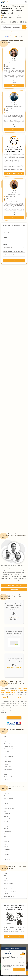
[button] (14, 27)
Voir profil (14, 85)
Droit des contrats (8, 756)
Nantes (6, 846)
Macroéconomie (8, 769)
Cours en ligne (7, 859)
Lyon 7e (6, 801)
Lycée (5, 878)
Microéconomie (8, 766)
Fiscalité (6, 772)
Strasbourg (7, 851)
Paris (5, 836)
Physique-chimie (8, 777)
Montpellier (7, 849)
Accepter (19, 969)
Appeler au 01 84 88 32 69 (14, 585)
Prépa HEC (6, 886)
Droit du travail (7, 761)
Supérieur (6, 893)
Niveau (5, 237)
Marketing (6, 764)
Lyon (5, 811)
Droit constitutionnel (9, 754)
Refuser (6, 969)
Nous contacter (14, 589)
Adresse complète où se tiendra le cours (13, 251)
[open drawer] (26, 2)
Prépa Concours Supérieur (10, 891)
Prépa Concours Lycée (9, 881)
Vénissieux (6, 803)
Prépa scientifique (8, 883)
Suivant (14, 260)
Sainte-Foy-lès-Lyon (9, 808)
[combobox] (12, 233)
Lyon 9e (6, 824)
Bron (5, 834)
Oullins (6, 796)
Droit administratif (8, 749)
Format (5, 244)
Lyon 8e (6, 806)
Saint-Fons (6, 793)
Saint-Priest (7, 829)
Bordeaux (6, 854)
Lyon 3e (6, 816)
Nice (5, 844)
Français (6, 779)
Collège (6, 876)
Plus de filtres (14, 32)
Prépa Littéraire (8, 888)
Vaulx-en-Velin (7, 819)
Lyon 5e (6, 826)
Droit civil (6, 751)
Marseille (6, 839)
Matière (5, 230)
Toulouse (6, 841)
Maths (5, 774)
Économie (6, 739)
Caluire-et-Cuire (8, 831)
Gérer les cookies (13, 973)
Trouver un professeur (14, 718)
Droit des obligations (9, 759)
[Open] (23, 233)
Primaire (6, 873)
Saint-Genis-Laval (8, 798)
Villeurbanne (7, 813)
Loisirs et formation (9, 896)
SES (5, 736)
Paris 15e (6, 857)
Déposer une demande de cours (14, 173)
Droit (5, 741)
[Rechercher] (24, 27)
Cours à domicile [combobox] (8, 247)
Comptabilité (7, 744)
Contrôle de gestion (9, 746)
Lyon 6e (6, 821)
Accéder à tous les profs (14, 937)
